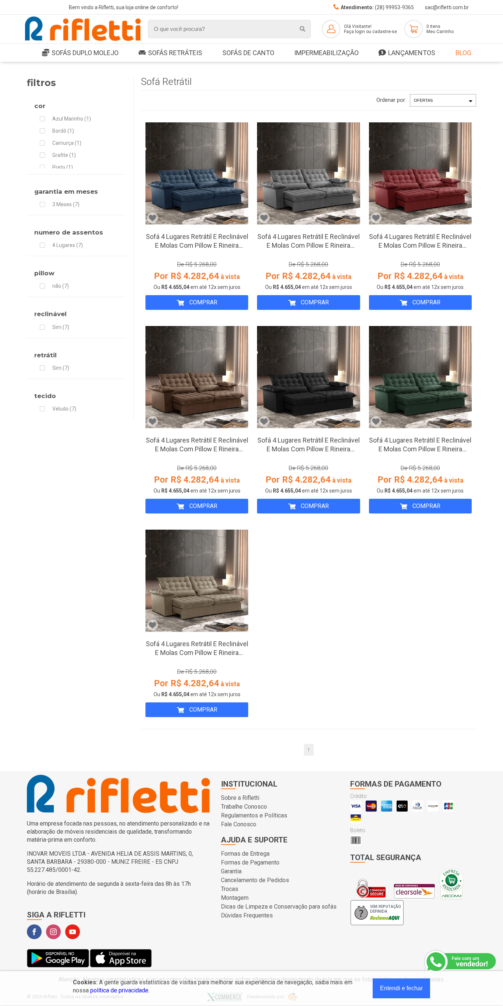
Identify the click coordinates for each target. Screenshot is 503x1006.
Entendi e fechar (401, 988)
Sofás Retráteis (175, 53)
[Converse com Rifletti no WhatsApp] (460, 962)
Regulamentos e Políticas (254, 815)
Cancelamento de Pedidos (255, 880)
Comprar (202, 302)
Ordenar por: (391, 100)
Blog (463, 53)
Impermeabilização (326, 53)
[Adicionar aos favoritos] (152, 217)
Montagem (235, 897)
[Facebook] (34, 931)
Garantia (231, 871)
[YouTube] (72, 931)
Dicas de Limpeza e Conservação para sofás (279, 906)
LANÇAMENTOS (411, 53)
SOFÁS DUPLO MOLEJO (85, 53)
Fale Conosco (238, 824)
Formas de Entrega (245, 853)
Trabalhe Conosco (244, 806)
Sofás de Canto (248, 53)
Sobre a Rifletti (240, 797)
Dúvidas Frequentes (247, 915)
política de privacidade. (120, 990)
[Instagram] (53, 931)
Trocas (229, 888)
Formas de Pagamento (250, 862)
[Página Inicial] (83, 39)
